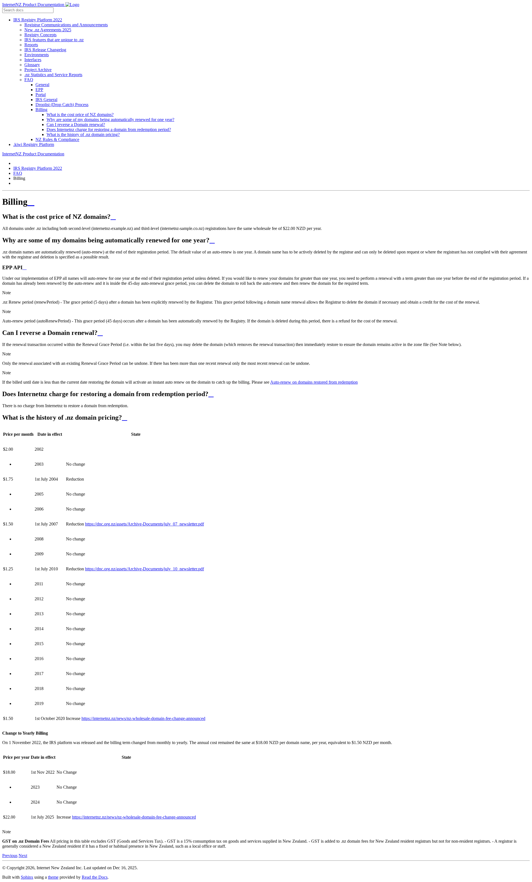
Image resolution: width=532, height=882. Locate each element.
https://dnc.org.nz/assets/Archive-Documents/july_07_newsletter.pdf (144, 524)
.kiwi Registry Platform (33, 144)
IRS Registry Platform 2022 (37, 19)
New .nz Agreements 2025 (47, 29)
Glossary (32, 64)
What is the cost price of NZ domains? (80, 114)
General (42, 84)
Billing (41, 109)
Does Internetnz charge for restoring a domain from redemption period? (109, 129)
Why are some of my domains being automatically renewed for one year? (110, 119)
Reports (31, 44)
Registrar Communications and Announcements (66, 24)
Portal (40, 94)
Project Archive (38, 69)
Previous (9, 855)
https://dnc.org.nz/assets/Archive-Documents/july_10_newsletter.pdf (144, 568)
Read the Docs (95, 877)
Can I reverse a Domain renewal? (76, 124)
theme (53, 877)
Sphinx (27, 877)
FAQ (28, 79)
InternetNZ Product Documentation (33, 4)
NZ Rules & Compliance (57, 139)
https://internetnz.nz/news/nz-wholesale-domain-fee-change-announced (143, 718)
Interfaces (32, 59)
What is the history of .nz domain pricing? (83, 134)
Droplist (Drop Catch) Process (61, 104)
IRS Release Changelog (45, 49)
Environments (36, 54)
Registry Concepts (40, 34)
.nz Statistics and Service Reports (53, 74)
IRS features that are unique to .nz (54, 39)
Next (23, 855)
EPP (39, 89)
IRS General (46, 99)
